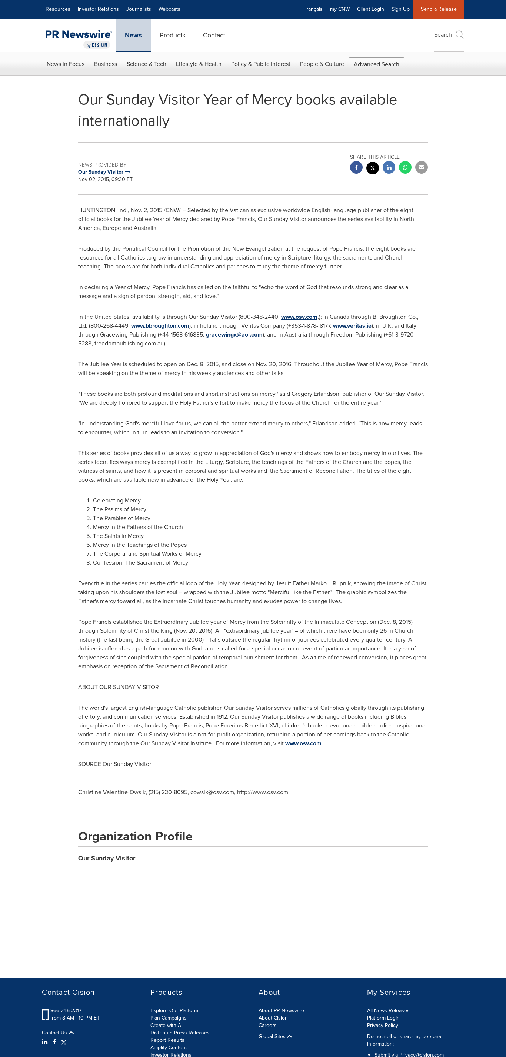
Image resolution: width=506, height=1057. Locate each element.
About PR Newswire (281, 1010)
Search (443, 34)
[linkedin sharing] (389, 168)
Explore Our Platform (174, 1010)
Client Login (370, 9)
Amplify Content (168, 1047)
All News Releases (388, 1010)
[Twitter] (63, 1042)
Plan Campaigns (168, 1018)
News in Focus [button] (65, 64)
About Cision (273, 1018)
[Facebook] (54, 1042)
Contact (214, 35)
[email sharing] (421, 168)
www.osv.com (299, 316)
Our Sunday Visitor (106, 858)
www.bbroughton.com (160, 325)
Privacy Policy (382, 1025)
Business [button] (105, 64)
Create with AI (166, 1025)
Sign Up (401, 9)
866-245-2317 (65, 1010)
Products (172, 35)
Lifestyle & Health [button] (199, 64)
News (133, 35)
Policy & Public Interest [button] (260, 64)
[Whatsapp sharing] (405, 168)
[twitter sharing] (372, 169)
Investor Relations (98, 9)
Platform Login (383, 1018)
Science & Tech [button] (146, 64)
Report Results (167, 1040)
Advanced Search (376, 64)
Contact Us (55, 1033)
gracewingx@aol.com (234, 334)
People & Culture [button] (322, 64)
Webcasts (169, 9)
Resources (58, 9)
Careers (268, 1025)
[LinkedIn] (46, 1042)
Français (313, 9)
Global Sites (273, 1036)
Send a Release (439, 9)
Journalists (138, 9)
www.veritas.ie (352, 325)
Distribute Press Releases (180, 1033)
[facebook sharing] (356, 168)
